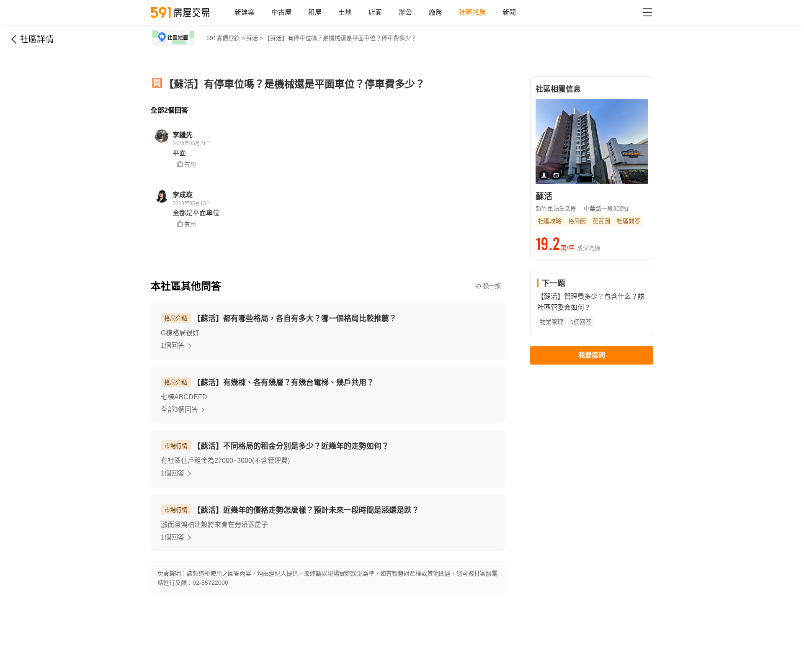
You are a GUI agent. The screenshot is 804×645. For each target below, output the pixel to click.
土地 (345, 12)
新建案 (244, 12)
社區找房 (472, 12)
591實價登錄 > (225, 38)
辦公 (405, 12)
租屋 (315, 12)
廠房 (435, 12)
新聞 (509, 12)
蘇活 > (254, 38)
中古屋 (281, 12)
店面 (375, 12)
